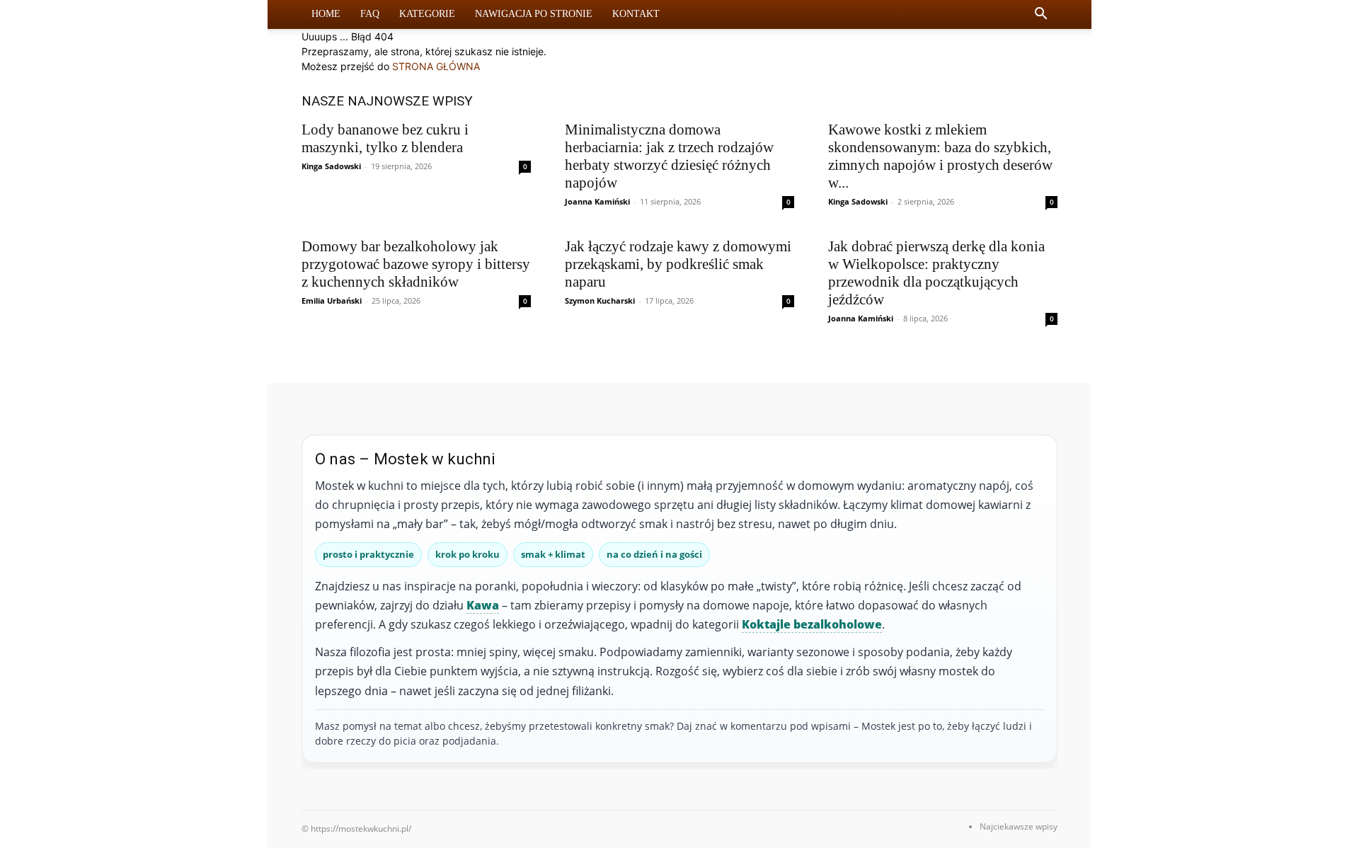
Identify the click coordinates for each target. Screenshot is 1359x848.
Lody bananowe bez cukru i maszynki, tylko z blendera (385, 138)
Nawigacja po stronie (533, 13)
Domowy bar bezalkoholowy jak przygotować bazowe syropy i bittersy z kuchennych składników (416, 264)
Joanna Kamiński (597, 201)
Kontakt (636, 13)
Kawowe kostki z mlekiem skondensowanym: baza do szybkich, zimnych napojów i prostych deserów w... (940, 156)
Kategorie (427, 13)
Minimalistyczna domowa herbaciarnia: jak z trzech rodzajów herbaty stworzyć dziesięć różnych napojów (669, 156)
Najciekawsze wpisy (1018, 826)
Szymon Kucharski (600, 300)
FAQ (369, 13)
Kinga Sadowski (331, 166)
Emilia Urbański (332, 300)
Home (325, 13)
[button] (1040, 15)
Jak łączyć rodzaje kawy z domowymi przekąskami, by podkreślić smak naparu (678, 264)
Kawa (482, 605)
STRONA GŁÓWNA (436, 66)
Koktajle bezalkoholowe (812, 624)
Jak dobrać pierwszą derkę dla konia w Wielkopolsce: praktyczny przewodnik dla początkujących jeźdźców (936, 273)
